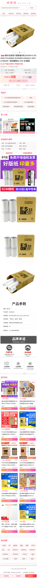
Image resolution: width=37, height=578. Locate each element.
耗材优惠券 (6, 106)
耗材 (33, 554)
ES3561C (32, 550)
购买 (8, 408)
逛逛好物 (33, 13)
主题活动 (18, 13)
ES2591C (23, 550)
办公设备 (5, 559)
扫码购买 (18, 576)
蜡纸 (21, 545)
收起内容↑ (9, 153)
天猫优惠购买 (27, 153)
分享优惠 (6, 576)
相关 (32, 559)
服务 (24, 559)
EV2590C (15, 554)
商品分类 (11, 13)
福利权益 (25, 13)
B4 (9, 545)
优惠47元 (26, 501)
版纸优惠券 (31, 106)
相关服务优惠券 (18, 106)
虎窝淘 (12, 2)
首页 (3, 13)
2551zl (33, 545)
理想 (27, 545)
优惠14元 (26, 470)
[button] (13, 52)
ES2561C (15, 550)
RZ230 (25, 554)
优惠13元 (8, 439)
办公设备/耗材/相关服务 (10, 102)
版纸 (31, 98)
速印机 (15, 545)
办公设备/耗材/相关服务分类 (12, 98)
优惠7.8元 (8, 470)
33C (3, 550)
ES (8, 550)
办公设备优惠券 (28, 102)
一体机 (4, 545)
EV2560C (5, 554)
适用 (15, 559)
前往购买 (30, 576)
